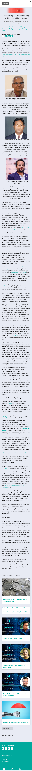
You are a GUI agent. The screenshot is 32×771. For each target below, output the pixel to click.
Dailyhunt (25, 284)
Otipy (12, 335)
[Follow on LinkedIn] (3, 748)
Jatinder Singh (9, 21)
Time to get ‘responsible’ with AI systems (15, 722)
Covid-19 (25, 21)
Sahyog (24, 272)
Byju (20, 267)
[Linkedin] (8, 36)
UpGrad (24, 267)
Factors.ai (4, 491)
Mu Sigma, (6, 417)
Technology (16, 23)
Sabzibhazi (18, 335)
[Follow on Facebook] (9, 748)
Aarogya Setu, (15, 272)
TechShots (5, 286)
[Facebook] (3, 36)
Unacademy (5, 269)
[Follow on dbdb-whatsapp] (12, 748)
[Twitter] (6, 36)
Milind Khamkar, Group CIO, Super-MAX (15, 612)
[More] (11, 36)
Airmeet (9, 403)
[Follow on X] (6, 748)
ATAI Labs (4, 468)
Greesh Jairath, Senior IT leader (12, 638)
